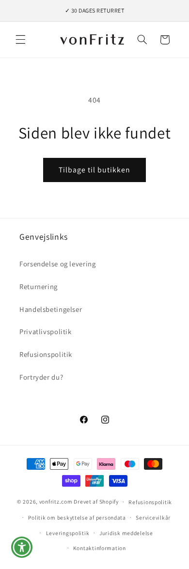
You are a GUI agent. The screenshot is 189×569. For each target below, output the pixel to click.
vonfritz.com (56, 501)
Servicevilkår (153, 517)
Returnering (38, 286)
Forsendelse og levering (57, 263)
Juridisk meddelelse (126, 533)
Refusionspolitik (45, 354)
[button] (20, 40)
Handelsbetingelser (50, 309)
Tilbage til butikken (95, 170)
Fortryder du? (41, 377)
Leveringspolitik (68, 533)
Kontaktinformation (99, 548)
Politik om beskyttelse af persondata (77, 517)
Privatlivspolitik (45, 331)
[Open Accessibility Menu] (22, 547)
